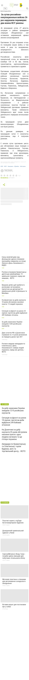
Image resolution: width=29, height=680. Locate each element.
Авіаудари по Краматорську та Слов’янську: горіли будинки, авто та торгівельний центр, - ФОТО (14, 447)
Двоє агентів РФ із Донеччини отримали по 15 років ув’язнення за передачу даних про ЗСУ (14, 335)
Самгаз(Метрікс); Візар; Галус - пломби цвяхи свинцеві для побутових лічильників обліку (13, 556)
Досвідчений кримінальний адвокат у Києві (13, 532)
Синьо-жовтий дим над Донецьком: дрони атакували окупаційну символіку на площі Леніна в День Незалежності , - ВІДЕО (14, 261)
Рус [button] (5, 8)
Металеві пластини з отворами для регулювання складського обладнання (14, 581)
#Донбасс (16, 166)
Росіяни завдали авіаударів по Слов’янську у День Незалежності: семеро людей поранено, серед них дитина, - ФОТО (13, 348)
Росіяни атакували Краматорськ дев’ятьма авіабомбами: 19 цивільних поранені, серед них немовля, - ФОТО (14, 275)
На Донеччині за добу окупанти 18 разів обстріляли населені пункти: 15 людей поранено (14, 302)
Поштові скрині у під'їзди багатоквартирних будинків (12, 522)
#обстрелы (23, 166)
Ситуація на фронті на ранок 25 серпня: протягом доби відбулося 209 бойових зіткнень (14, 313)
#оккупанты (10, 166)
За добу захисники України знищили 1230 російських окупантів (12, 324)
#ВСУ (5, 166)
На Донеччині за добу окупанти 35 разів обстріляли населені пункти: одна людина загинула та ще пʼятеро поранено (14, 434)
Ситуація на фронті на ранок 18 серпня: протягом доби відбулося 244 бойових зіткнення (14, 421)
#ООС (2, 166)
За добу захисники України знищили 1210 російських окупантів (13, 410)
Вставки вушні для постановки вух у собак (14, 606)
